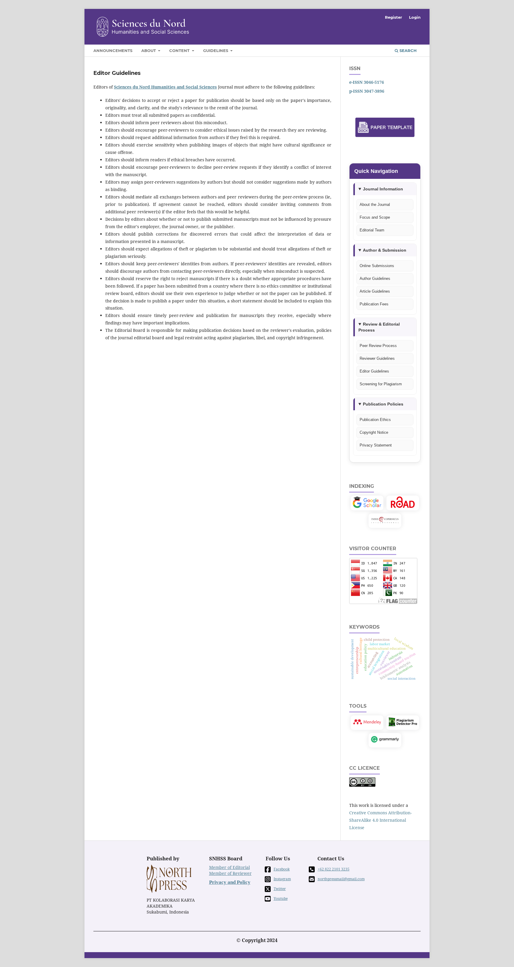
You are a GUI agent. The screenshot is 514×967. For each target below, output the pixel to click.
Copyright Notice (374, 432)
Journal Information (383, 189)
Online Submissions (377, 266)
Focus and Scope (375, 217)
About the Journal (375, 204)
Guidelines (216, 50)
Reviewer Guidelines (377, 358)
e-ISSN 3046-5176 (366, 82)
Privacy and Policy (229, 882)
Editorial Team (372, 230)
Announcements (112, 50)
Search (407, 50)
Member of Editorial (229, 867)
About (149, 50)
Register (393, 17)
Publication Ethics (375, 419)
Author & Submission (384, 250)
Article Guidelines (375, 291)
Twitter (280, 888)
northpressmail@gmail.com (341, 878)
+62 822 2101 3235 (334, 869)
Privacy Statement (376, 445)
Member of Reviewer (230, 873)
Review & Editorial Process (379, 327)
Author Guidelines (375, 278)
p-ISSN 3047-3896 (366, 91)
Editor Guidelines (374, 371)
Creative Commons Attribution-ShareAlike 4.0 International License (380, 820)
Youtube (281, 898)
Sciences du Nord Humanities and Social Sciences (165, 87)
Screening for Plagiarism (381, 384)
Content (180, 50)
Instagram (282, 878)
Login (415, 17)
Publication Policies (383, 404)
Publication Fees (374, 304)
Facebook (282, 869)
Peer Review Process (378, 345)
